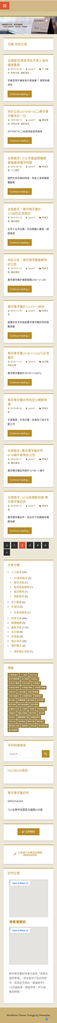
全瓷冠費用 (20, 612)
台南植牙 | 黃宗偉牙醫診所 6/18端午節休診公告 (25, 452)
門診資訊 (21, 721)
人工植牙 (15, 170)
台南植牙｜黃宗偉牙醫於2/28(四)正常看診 (24, 211)
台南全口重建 (14, 683)
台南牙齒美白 (14, 696)
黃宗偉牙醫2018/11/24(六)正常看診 (28, 355)
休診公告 (33, 675)
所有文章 (15, 72)
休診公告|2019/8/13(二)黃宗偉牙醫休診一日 (28, 113)
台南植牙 (36, 683)
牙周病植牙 (41, 709)
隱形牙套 (31, 721)
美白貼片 (12, 717)
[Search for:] (25, 754)
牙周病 (15, 636)
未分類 (45, 361)
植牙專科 (40, 700)
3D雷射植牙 (21, 578)
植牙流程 (19, 582)
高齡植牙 (19, 596)
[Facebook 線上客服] (46, 1020)
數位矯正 (12, 700)
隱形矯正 (16, 645)
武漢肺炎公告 (14, 709)
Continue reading (19, 93)
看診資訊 (15, 221)
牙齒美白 (12, 713)
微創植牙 (38, 696)
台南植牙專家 (14, 687)
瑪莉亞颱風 (22, 713)
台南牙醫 (21, 692)
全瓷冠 (15, 606)
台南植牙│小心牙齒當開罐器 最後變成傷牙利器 (27, 160)
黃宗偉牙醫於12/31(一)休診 (26, 306)
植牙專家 (31, 700)
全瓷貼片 (34, 679)
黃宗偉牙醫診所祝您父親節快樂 (27, 402)
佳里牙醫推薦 (14, 679)
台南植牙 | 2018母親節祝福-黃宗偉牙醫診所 (28, 499)
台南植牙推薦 (40, 687)
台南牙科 (12, 692)
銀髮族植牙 (35, 717)
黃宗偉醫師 (13, 730)
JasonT (32, 68)
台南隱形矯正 (27, 696)
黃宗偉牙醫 (43, 726)
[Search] (45, 754)
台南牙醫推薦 (32, 692)
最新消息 (25, 72)
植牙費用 (19, 591)
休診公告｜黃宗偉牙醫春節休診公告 (27, 262)
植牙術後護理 (21, 587)
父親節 (24, 709)
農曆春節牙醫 (23, 717)
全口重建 (16, 602)
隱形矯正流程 (21, 651)
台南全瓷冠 (26, 683)
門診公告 (12, 721)
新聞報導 (16, 623)
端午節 (41, 713)
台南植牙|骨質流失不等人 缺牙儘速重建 (28, 62)
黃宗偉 (33, 726)
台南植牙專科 (27, 687)
